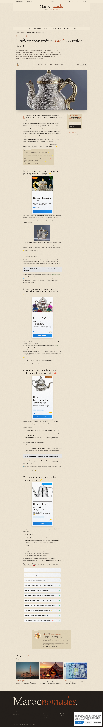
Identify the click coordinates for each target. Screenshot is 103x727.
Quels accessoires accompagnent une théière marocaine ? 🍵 (42, 605)
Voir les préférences (97, 722)
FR (69, 1)
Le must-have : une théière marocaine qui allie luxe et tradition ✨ (37, 152)
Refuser (88, 722)
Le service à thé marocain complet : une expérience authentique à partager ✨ (39, 155)
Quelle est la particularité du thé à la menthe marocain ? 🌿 (42, 600)
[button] (100, 713)
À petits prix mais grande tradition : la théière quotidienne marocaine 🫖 (38, 158)
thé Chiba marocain (56, 274)
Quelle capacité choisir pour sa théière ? (42, 575)
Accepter (79, 722)
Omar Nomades (22, 65)
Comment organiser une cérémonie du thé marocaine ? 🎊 (42, 620)
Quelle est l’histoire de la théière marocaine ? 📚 (42, 615)
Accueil (29, 28)
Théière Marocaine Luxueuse (30, 154)
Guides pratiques (37, 28)
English (76, 1)
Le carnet (53, 646)
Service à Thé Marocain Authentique (31, 157)
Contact (57, 646)
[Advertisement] (51, 18)
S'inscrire (72, 126)
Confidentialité (62, 715)
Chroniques (66, 28)
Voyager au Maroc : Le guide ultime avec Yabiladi (74, 135)
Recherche (84, 1)
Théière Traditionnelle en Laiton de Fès (32, 160)
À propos (74, 28)
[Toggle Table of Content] (51, 151)
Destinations (47, 28)
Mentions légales (63, 713)
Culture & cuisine (57, 28)
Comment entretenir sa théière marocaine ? (42, 580)
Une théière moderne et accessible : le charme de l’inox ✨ (35, 161)
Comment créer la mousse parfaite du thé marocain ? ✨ (42, 610)
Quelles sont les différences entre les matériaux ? (42, 590)
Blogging (23, 32)
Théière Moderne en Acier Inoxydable (32, 163)
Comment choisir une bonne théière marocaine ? (42, 570)
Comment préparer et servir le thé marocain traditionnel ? (42, 585)
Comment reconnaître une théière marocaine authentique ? (42, 595)
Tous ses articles (46, 646)
